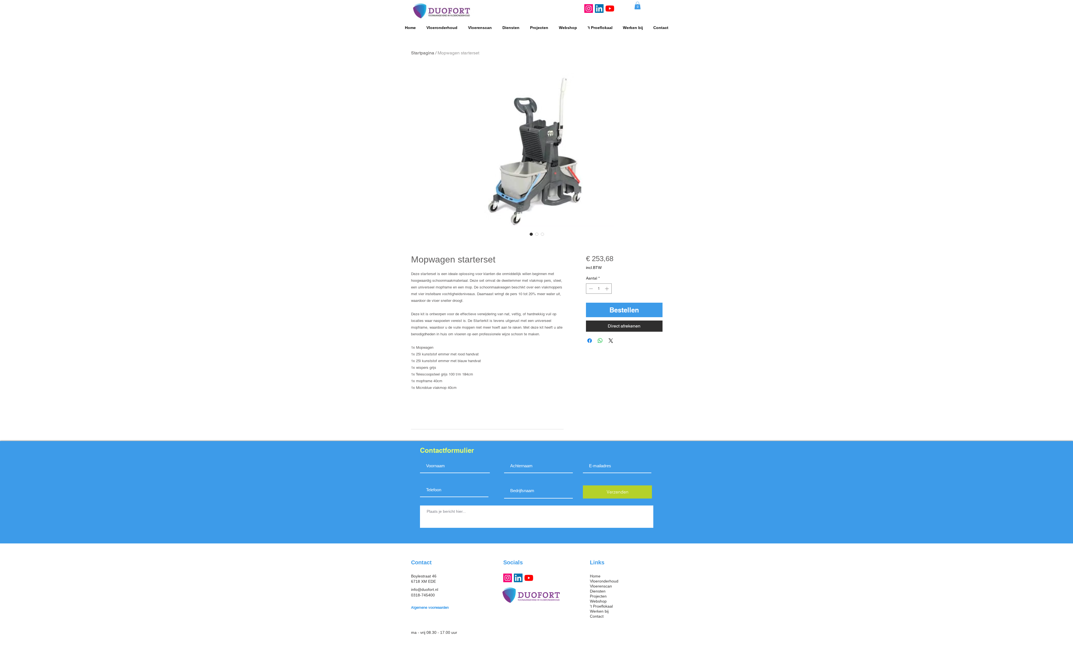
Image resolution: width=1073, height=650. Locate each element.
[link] (637, 5)
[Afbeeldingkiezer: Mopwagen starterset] (531, 234)
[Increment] (607, 288)
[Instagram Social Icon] (588, 8)
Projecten (598, 596)
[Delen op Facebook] (589, 340)
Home (595, 576)
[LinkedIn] (599, 8)
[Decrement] (590, 288)
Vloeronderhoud (604, 581)
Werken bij (599, 611)
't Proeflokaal (601, 606)
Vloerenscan (601, 586)
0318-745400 (423, 595)
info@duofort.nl (424, 589)
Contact (597, 616)
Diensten (598, 591)
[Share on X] (610, 340)
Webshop (598, 601)
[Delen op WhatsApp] (600, 340)
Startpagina (422, 53)
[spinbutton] (599, 288)
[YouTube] (610, 8)
